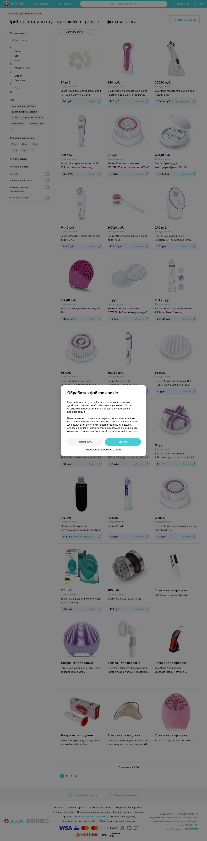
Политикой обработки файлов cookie (116, 431)
